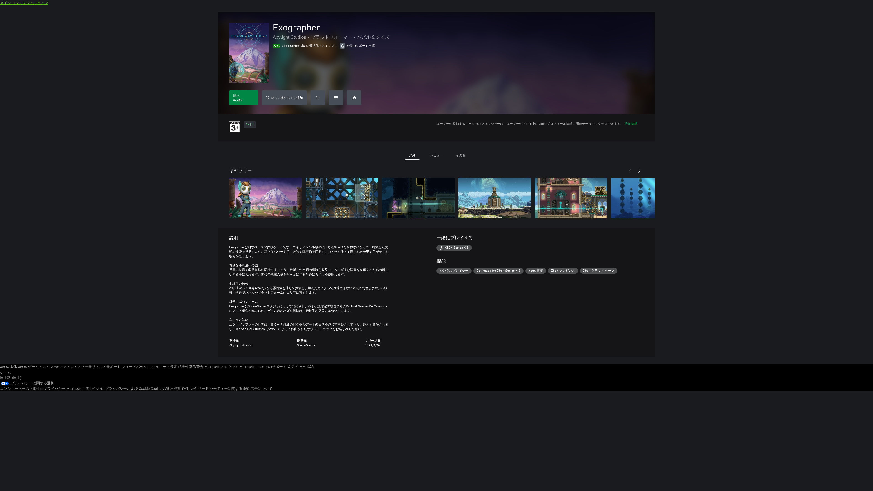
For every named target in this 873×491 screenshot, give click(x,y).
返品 (291, 366)
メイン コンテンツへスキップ (24, 2)
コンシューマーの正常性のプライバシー (32, 388)
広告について (261, 388)
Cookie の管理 (162, 388)
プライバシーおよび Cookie (127, 388)
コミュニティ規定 (162, 366)
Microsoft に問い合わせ (85, 388)
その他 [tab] (460, 155)
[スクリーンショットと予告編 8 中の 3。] (418, 198)
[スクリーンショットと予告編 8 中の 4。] (494, 198)
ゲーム (5, 372)
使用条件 (181, 388)
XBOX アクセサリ (81, 366)
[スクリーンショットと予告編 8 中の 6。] (647, 198)
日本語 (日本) (10, 377)
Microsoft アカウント (221, 366)
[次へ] (639, 171)
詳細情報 (631, 123)
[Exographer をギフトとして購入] (336, 97)
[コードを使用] (354, 97)
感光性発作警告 (190, 366)
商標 (193, 388)
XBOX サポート (108, 366)
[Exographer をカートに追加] (318, 97)
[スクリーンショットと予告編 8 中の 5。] (571, 198)
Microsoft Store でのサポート (262, 366)
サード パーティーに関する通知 (224, 388)
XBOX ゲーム (28, 366)
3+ (247, 124)
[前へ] (630, 171)
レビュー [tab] (436, 155)
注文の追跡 (305, 366)
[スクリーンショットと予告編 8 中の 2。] (342, 198)
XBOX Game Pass (53, 366)
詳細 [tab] (412, 155)
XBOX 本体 (8, 366)
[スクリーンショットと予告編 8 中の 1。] (265, 198)
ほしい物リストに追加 (287, 97)
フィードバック (134, 366)
